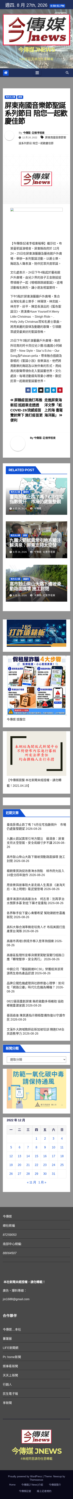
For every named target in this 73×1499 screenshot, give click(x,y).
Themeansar (36, 1479)
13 (19, 1156)
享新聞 (7, 1402)
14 (28, 1156)
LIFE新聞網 (10, 1347)
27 (19, 1173)
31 (53, 1173)
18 (62, 1156)
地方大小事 (10, 97)
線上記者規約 (44, 1491)
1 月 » (42, 1182)
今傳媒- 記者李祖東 (34, 132)
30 (45, 1173)
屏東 (20, 97)
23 (45, 1165)
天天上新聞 (10, 1375)
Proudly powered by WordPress (25, 1476)
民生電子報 (10, 1393)
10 (53, 1147)
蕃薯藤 (7, 1338)
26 (11, 1173)
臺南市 (26, 492)
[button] (67, 72)
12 (11, 1156)
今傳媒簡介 (55, 1484)
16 (45, 1156)
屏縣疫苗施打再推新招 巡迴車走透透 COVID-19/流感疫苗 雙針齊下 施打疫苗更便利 (26, 410)
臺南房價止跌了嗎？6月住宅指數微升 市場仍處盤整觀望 (36, 501)
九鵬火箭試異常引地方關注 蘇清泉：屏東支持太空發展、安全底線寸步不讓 (37, 545)
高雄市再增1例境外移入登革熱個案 (30, 941)
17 (53, 1156)
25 (62, 1165)
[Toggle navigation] (37, 73)
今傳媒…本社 (12, 1329)
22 (36, 1165)
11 (61, 1147)
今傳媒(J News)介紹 (32, 1484)
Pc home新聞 (12, 1357)
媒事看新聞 (10, 1366)
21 (28, 1165)
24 (53, 1165)
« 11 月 (31, 1182)
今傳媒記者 (25, 1491)
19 (11, 1165)
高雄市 (26, 579)
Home (12, 1484)
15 (36, 1156)
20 (19, 1165)
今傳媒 (37, 508)
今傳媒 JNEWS (36, 49)
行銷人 (7, 1384)
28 (28, 1173)
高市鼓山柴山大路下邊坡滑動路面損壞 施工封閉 (35, 586)
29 (36, 1173)
